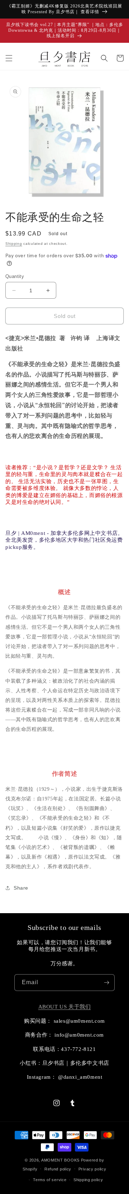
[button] (9, 58)
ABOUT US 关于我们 (64, 1007)
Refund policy (57, 1169)
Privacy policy (92, 1169)
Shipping (13, 244)
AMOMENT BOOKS (60, 1160)
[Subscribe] (106, 982)
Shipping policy (88, 1180)
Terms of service (49, 1180)
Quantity (14, 276)
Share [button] (21, 888)
